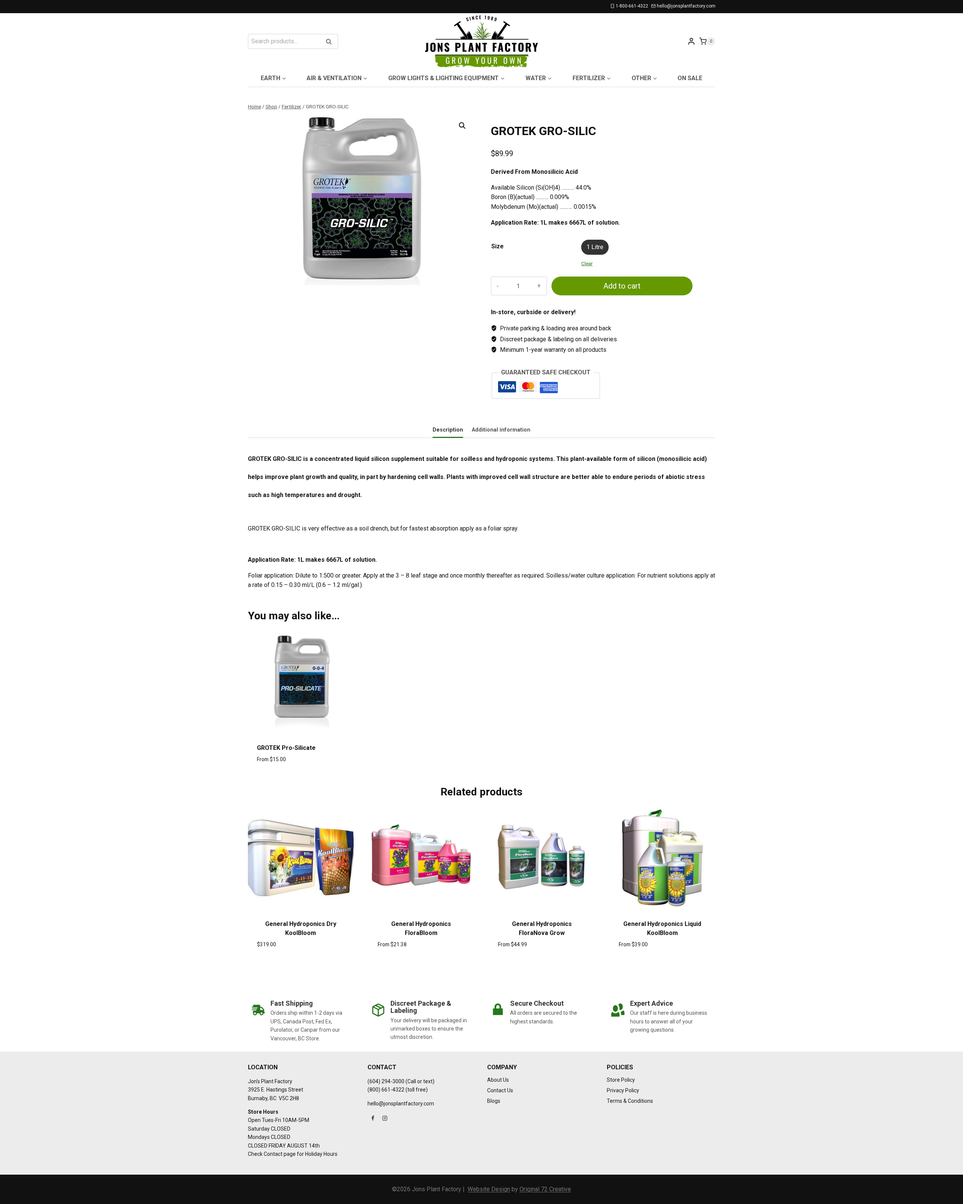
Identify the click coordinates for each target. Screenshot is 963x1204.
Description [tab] (448, 430)
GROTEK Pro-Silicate (286, 747)
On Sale (689, 78)
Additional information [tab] (501, 430)
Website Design (489, 1189)
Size (497, 246)
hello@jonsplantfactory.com (401, 1104)
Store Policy (621, 1080)
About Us (498, 1080)
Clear (586, 263)
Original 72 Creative (545, 1189)
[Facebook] (373, 1118)
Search (331, 42)
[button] (462, 125)
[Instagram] (385, 1118)
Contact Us (500, 1090)
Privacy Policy (623, 1090)
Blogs (493, 1101)
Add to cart (622, 285)
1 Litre (594, 247)
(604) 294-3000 (386, 1081)
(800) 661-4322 (386, 1090)
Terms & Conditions (630, 1101)
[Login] (691, 41)
